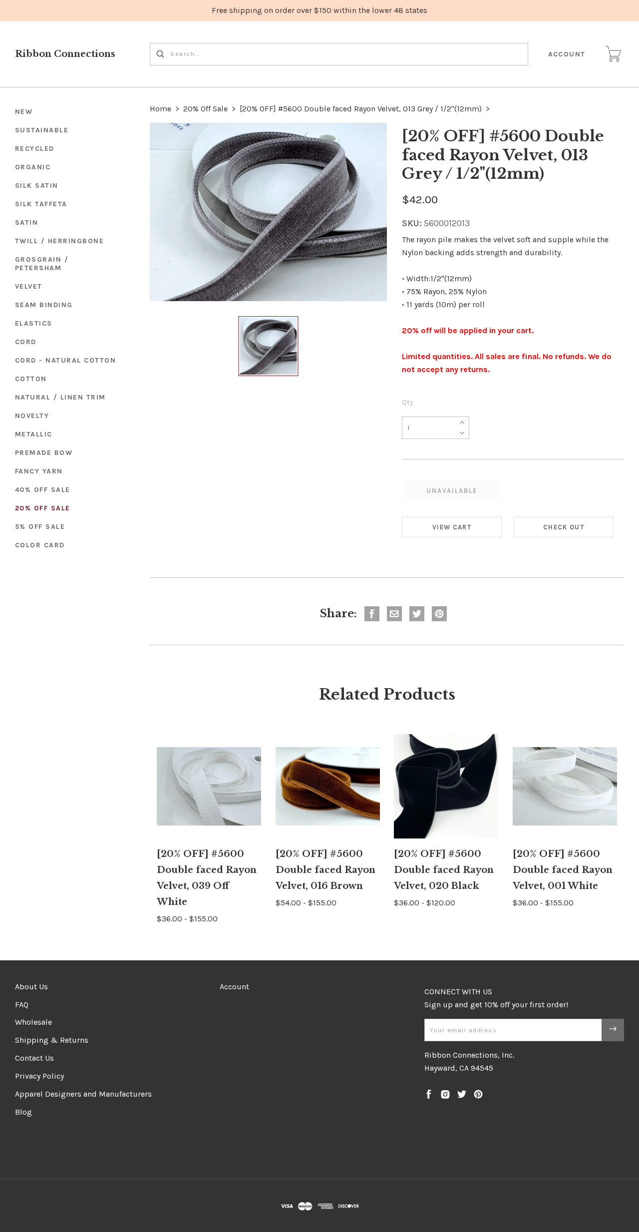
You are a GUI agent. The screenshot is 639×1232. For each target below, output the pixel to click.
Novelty (32, 415)
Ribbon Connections (65, 53)
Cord (25, 342)
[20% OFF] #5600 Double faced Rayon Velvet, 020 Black (444, 869)
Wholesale (33, 1022)
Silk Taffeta (41, 204)
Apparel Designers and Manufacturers (83, 1094)
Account (567, 54)
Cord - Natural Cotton (65, 360)
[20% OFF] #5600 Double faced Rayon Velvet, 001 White (563, 869)
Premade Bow (44, 452)
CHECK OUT (563, 527)
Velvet (28, 286)
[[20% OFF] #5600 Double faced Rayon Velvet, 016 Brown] (328, 786)
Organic (33, 167)
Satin (26, 222)
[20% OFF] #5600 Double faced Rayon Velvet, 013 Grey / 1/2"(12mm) (361, 108)
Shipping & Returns (51, 1040)
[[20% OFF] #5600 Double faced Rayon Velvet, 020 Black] (446, 786)
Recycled (34, 148)
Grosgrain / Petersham (42, 263)
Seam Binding (44, 305)
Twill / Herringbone (59, 241)
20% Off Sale (42, 508)
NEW (24, 111)
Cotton (31, 379)
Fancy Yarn (39, 471)
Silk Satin (36, 185)
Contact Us (34, 1058)
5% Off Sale (40, 526)
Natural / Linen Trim (60, 397)
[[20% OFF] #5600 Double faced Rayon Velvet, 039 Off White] (209, 786)
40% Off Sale (42, 489)
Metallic (33, 434)
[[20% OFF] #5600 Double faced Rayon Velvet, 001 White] (565, 786)
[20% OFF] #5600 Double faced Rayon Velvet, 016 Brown (325, 869)
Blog (23, 1112)
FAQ (21, 1004)
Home (160, 108)
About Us (31, 986)
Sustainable (42, 130)
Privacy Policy (39, 1076)
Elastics (33, 323)
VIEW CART (451, 527)
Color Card (40, 545)
